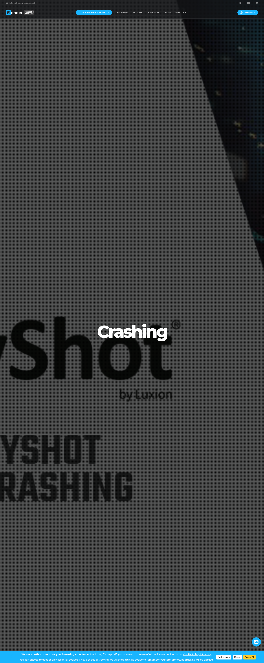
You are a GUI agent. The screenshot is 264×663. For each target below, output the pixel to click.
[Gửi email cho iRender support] (256, 642)
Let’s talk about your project (22, 3)
